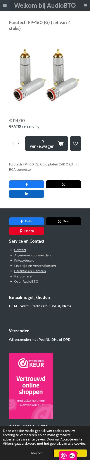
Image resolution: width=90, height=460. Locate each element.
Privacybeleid (24, 260)
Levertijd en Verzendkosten (35, 266)
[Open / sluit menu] (5, 5)
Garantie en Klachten (30, 271)
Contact (20, 250)
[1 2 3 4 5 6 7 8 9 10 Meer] (16, 143)
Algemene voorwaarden (32, 255)
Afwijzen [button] (37, 453)
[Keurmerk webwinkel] (31, 387)
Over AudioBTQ (26, 281)
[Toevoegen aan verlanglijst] (75, 143)
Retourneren (23, 276)
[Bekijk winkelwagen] (85, 5)
